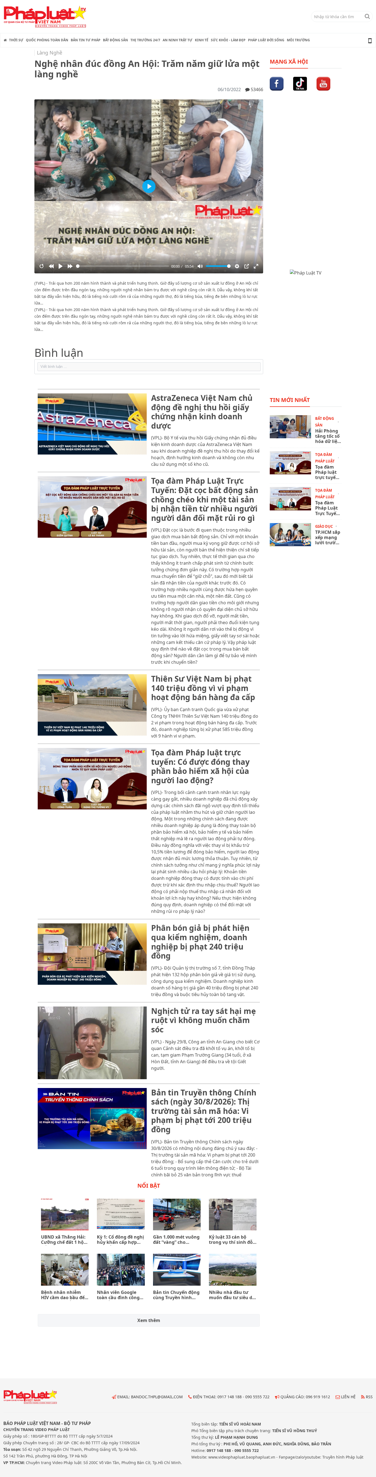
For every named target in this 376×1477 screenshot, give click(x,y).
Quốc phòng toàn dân (47, 40)
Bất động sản (115, 40)
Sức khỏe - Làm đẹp (228, 40)
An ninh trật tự (177, 40)
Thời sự (16, 40)
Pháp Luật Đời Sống (266, 40)
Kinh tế (201, 40)
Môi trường (298, 40)
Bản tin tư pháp (85, 40)
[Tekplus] (148, 366)
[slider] (122, 266)
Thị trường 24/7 (145, 40)
